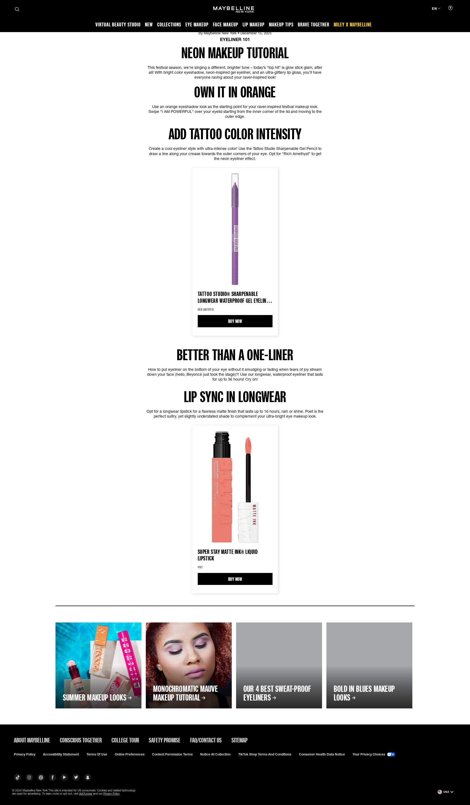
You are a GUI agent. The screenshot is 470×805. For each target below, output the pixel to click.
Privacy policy (24, 754)
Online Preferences (129, 754)
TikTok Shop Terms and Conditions (264, 754)
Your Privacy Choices (369, 754)
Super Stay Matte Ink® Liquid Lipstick (228, 555)
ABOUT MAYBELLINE (32, 740)
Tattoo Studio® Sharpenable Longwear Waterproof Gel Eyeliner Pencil (234, 297)
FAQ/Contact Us (206, 740)
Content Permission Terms (172, 754)
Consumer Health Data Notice (322, 754)
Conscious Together (81, 740)
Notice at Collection (215, 754)
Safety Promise (164, 740)
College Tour (125, 740)
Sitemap (239, 740)
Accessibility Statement (61, 754)
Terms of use (96, 754)
